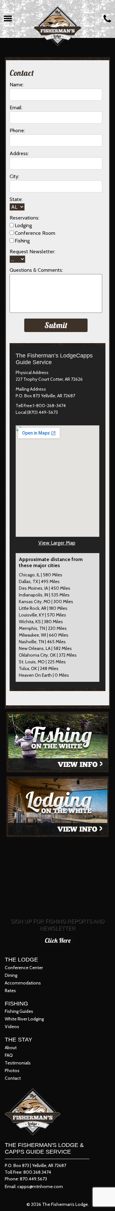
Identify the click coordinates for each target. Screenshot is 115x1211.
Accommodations (23, 983)
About (11, 1047)
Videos (12, 1026)
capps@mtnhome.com (40, 1186)
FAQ (9, 1055)
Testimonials (18, 1063)
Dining (11, 975)
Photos (12, 1070)
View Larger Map (56, 543)
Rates (10, 990)
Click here (58, 940)
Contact (13, 1078)
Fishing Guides (19, 1011)
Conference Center (24, 967)
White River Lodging (24, 1019)
